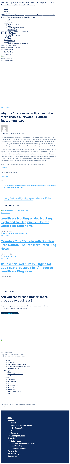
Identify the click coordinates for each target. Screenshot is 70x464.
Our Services (8, 39)
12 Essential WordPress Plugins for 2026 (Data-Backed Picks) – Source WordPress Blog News (27, 267)
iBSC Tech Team (8, 133)
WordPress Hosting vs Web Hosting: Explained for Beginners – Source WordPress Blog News (27, 222)
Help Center (11, 379)
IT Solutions (12, 438)
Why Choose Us (12, 30)
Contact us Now (9, 313)
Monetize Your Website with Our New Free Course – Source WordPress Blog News (28, 244)
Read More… (4, 168)
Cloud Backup (16, 446)
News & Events (5, 107)
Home (10, 418)
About (9, 13)
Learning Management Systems (18, 31)
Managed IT (11, 41)
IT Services (7, 360)
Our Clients (11, 376)
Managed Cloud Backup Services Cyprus (19, 366)
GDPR (9, 393)
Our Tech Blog (12, 381)
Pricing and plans (13, 24)
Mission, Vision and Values (16, 27)
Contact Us (11, 387)
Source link (4, 176)
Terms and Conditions (14, 391)
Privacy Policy (12, 389)
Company (7, 11)
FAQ (9, 20)
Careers (14, 433)
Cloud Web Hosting (13, 368)
